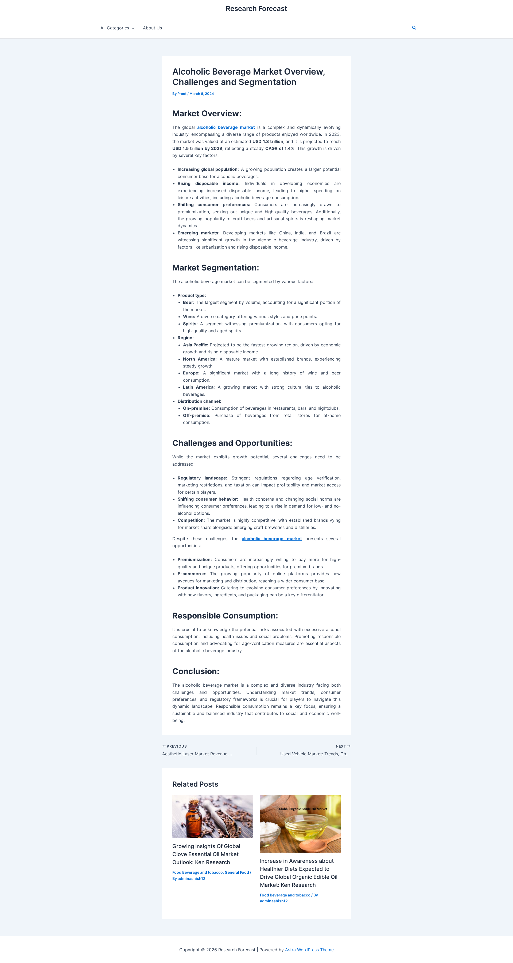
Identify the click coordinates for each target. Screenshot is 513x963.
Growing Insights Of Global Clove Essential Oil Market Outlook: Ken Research (206, 854)
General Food (237, 872)
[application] (131, 27)
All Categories (114, 27)
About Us (152, 27)
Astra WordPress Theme (309, 949)
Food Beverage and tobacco (197, 872)
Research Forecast (256, 8)
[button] (414, 28)
